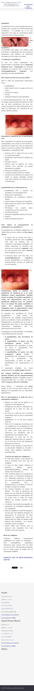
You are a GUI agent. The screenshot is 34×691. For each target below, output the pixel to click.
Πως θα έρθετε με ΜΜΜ (8, 618)
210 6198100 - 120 (6, 634)
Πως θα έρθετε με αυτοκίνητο (10, 615)
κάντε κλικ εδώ (9, 640)
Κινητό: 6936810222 (7, 609)
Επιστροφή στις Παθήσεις (28, 6)
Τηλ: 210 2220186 (6, 605)
